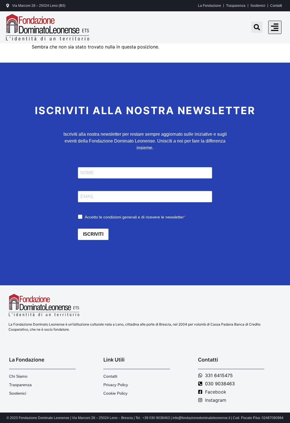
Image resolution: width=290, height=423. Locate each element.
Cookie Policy (115, 393)
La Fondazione (209, 6)
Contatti (276, 6)
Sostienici (257, 6)
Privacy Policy (115, 384)
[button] (275, 27)
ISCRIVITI (93, 234)
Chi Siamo (18, 376)
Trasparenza (236, 6)
